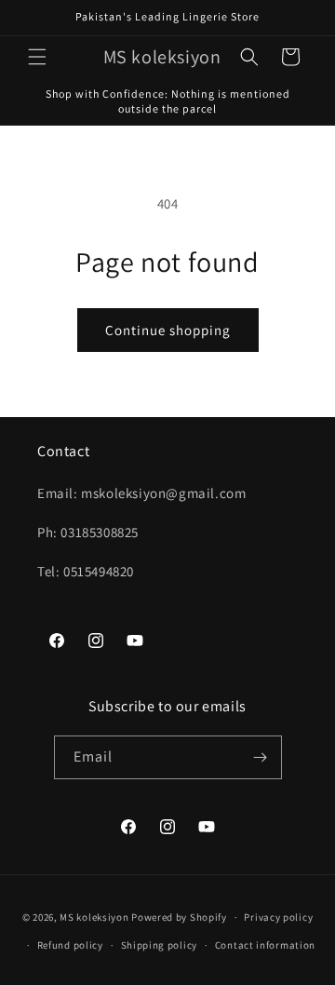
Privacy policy (278, 917)
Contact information (265, 944)
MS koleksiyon (94, 917)
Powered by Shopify (179, 917)
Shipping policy (159, 944)
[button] (37, 56)
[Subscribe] (260, 757)
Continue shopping (168, 330)
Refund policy (70, 944)
